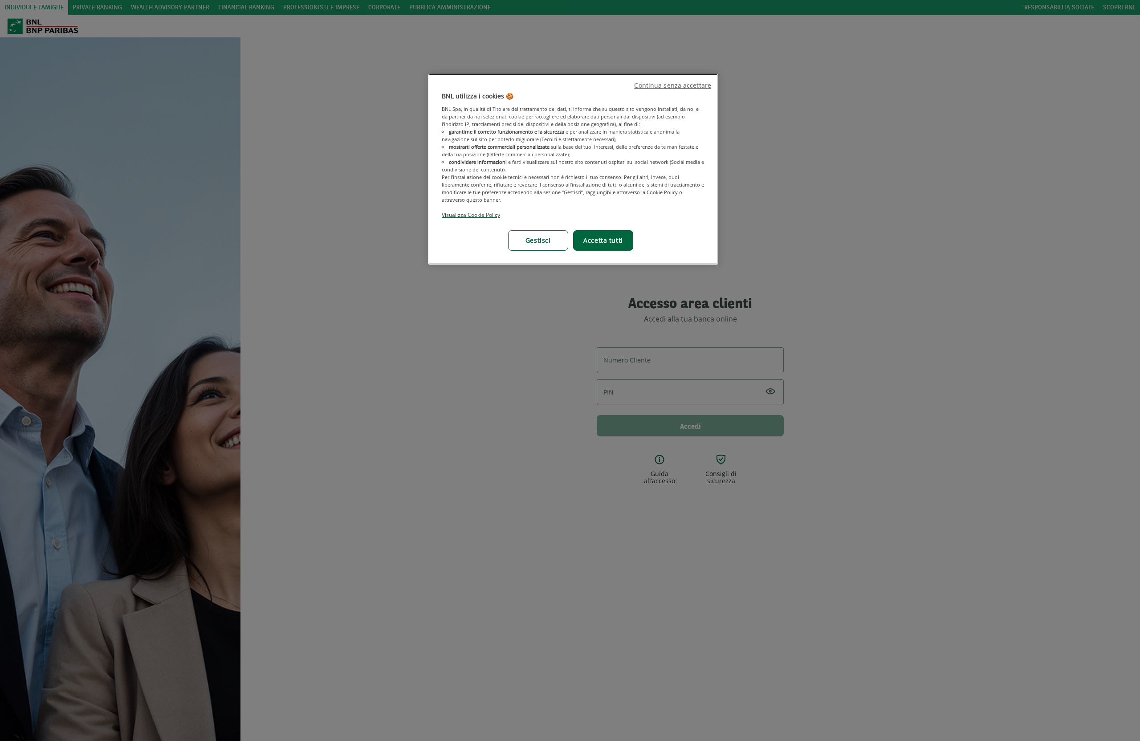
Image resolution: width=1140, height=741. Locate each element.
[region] (573, 169)
